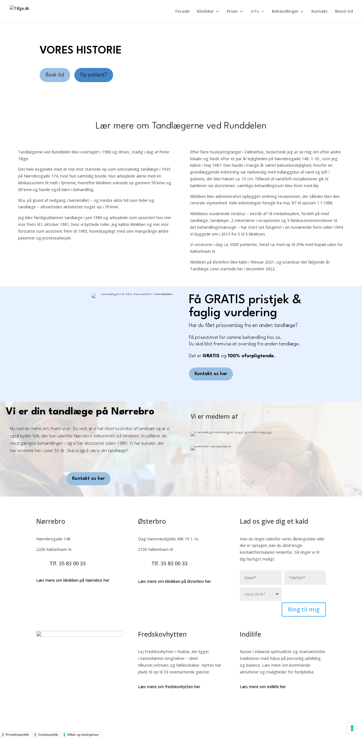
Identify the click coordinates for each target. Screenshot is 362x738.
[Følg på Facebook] (244, 702)
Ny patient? (94, 75)
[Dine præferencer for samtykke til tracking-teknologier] (352, 728)
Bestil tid (344, 11)
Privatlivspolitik (17, 735)
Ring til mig (304, 609)
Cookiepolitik (48, 735)
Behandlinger (285, 11)
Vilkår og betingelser (83, 735)
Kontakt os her (211, 373)
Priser (232, 11)
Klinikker (205, 11)
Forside (182, 11)
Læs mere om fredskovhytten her (169, 686)
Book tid (55, 75)
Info (255, 11)
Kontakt (319, 11)
